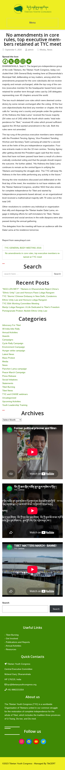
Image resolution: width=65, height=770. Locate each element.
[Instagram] (23, 61)
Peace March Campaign (13, 372)
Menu (32, 22)
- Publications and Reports (17, 642)
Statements (7, 383)
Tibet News (7, 390)
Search (57, 274)
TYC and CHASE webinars (15, 394)
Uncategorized (9, 398)
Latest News (8, 354)
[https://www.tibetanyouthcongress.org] (32, 9)
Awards (5, 336)
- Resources (10, 649)
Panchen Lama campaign (14, 369)
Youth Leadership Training (14, 405)
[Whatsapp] (17, 61)
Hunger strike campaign (13, 350)
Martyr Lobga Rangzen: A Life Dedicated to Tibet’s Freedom (31, 307)
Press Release (9, 376)
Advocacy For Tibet (11, 325)
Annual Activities (10, 332)
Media (43, 49)
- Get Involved (11, 638)
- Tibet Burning (12, 635)
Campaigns (7, 339)
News (49, 49)
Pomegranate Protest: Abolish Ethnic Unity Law (24, 311)
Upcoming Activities (11, 401)
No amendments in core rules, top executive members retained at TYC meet (32, 255)
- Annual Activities (13, 646)
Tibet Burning (8, 387)
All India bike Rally (11, 329)
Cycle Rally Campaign (12, 343)
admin (31, 49)
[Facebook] (5, 61)
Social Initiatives (10, 379)
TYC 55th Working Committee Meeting (20, 303)
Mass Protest (8, 358)
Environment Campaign (13, 347)
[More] (28, 61)
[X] (11, 61)
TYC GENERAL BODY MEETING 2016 (23, 248)
